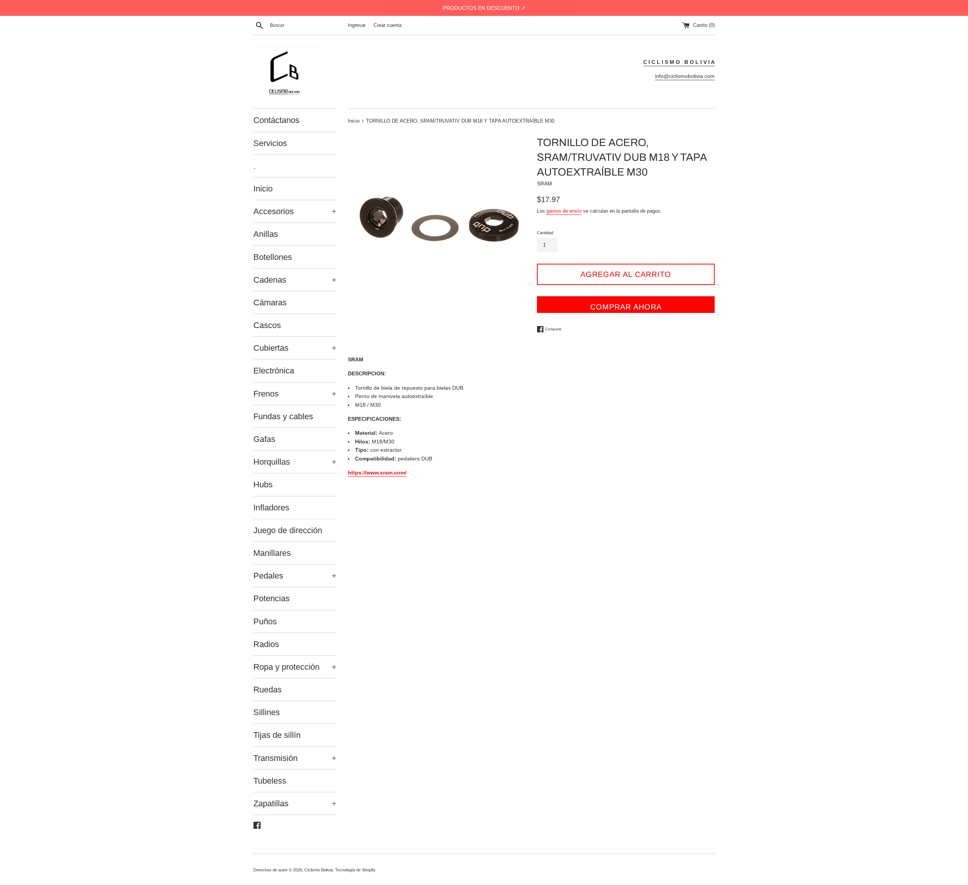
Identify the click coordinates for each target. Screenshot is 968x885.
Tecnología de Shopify (355, 870)
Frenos (295, 393)
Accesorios (295, 211)
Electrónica (273, 370)
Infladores (271, 507)
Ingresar (357, 25)
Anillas (265, 234)
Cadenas (295, 280)
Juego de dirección (287, 530)
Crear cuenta (388, 25)
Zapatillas (295, 803)
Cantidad (545, 232)
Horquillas (295, 462)
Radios (266, 644)
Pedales (295, 575)
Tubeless (269, 780)
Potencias (271, 598)
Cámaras (270, 302)
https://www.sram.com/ (377, 473)
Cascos (267, 325)
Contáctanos (276, 120)
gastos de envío (564, 211)
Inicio (263, 188)
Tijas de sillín (277, 735)
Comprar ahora (626, 307)
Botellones (272, 257)
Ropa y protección (295, 667)
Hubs (263, 484)
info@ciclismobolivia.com (685, 76)
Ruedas (267, 689)
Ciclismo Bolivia (318, 870)
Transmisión (295, 758)
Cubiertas (295, 348)
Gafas (264, 439)
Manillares (272, 553)
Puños (265, 621)
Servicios (270, 143)
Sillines (266, 712)
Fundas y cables (283, 416)
